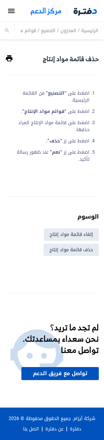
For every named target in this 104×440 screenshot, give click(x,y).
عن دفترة (54, 429)
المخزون (68, 30)
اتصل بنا (31, 429)
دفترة (75, 429)
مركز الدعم (46, 11)
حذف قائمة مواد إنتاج (71, 249)
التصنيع (48, 30)
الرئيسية (89, 30)
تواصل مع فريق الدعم (60, 373)
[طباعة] (9, 58)
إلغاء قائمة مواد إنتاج (71, 234)
